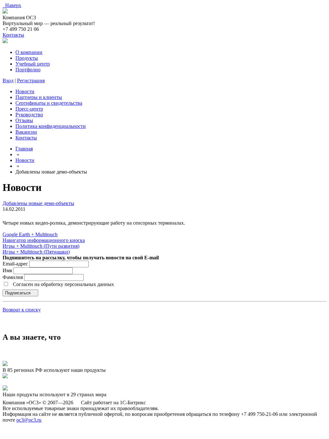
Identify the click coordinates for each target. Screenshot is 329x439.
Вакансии (26, 132)
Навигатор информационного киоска (44, 240)
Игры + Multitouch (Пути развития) (41, 246)
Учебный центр (32, 64)
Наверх (12, 5)
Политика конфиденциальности (50, 126)
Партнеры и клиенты (38, 97)
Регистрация (31, 80)
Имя (8, 270)
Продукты (26, 58)
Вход (8, 80)
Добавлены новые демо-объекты (38, 203)
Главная (24, 148)
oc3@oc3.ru (28, 420)
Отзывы (24, 120)
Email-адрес (15, 263)
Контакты (13, 35)
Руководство (29, 114)
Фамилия (13, 277)
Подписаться (18, 293)
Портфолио (27, 69)
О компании (28, 52)
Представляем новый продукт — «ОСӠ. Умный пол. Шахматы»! (73, 382)
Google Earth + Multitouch (30, 234)
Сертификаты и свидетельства (48, 103)
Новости (24, 91)
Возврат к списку (22, 309)
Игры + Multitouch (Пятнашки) (36, 252)
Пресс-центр (29, 109)
